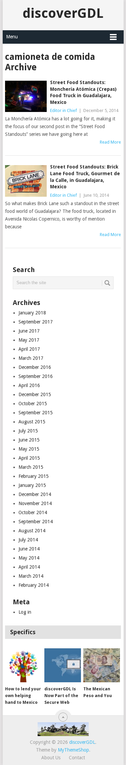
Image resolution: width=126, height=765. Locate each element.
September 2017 (35, 321)
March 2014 (30, 576)
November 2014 (35, 503)
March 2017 (30, 358)
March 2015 (30, 467)
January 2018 (32, 312)
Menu (12, 36)
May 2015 (28, 449)
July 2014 (28, 539)
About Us (50, 757)
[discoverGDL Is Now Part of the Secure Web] (62, 665)
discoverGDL (63, 13)
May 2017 (28, 340)
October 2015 (32, 403)
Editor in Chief (63, 110)
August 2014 (31, 530)
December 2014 (34, 494)
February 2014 (33, 585)
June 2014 (29, 548)
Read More (110, 142)
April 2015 (29, 458)
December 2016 (34, 367)
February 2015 (33, 476)
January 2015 (32, 485)
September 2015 (35, 412)
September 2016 (35, 376)
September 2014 (35, 521)
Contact (77, 757)
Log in (24, 612)
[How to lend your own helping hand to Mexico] (23, 665)
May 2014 (28, 558)
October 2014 (32, 512)
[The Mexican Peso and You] (101, 665)
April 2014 (29, 567)
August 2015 (31, 421)
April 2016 (29, 385)
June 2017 (29, 331)
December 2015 (34, 394)
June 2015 (29, 440)
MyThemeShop (73, 750)
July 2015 (28, 430)
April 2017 (29, 349)
